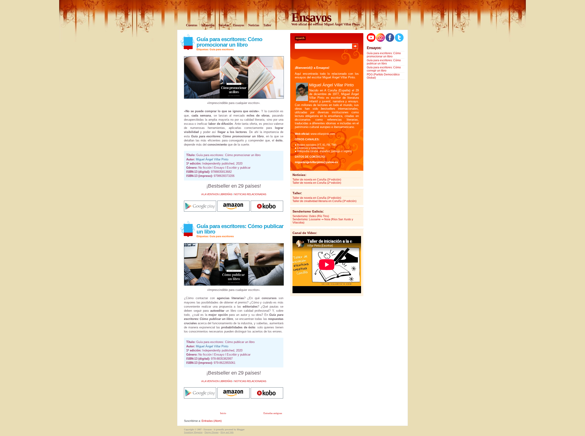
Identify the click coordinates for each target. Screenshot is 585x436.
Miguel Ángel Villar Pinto (212, 159)
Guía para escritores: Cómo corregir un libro (384, 69)
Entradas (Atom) (212, 421)
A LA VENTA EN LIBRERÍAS (216, 194)
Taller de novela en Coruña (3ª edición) (316, 179)
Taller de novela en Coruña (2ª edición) (316, 182)
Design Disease (211, 432)
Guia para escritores (222, 49)
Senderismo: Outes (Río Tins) (310, 216)
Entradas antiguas (272, 413)
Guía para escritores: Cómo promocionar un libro (229, 42)
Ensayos (208, 429)
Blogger (241, 429)
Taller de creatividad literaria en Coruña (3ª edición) (324, 201)
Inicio (223, 413)
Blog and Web (227, 432)
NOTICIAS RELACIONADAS (250, 194)
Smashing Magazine (193, 432)
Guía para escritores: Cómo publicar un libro (240, 229)
